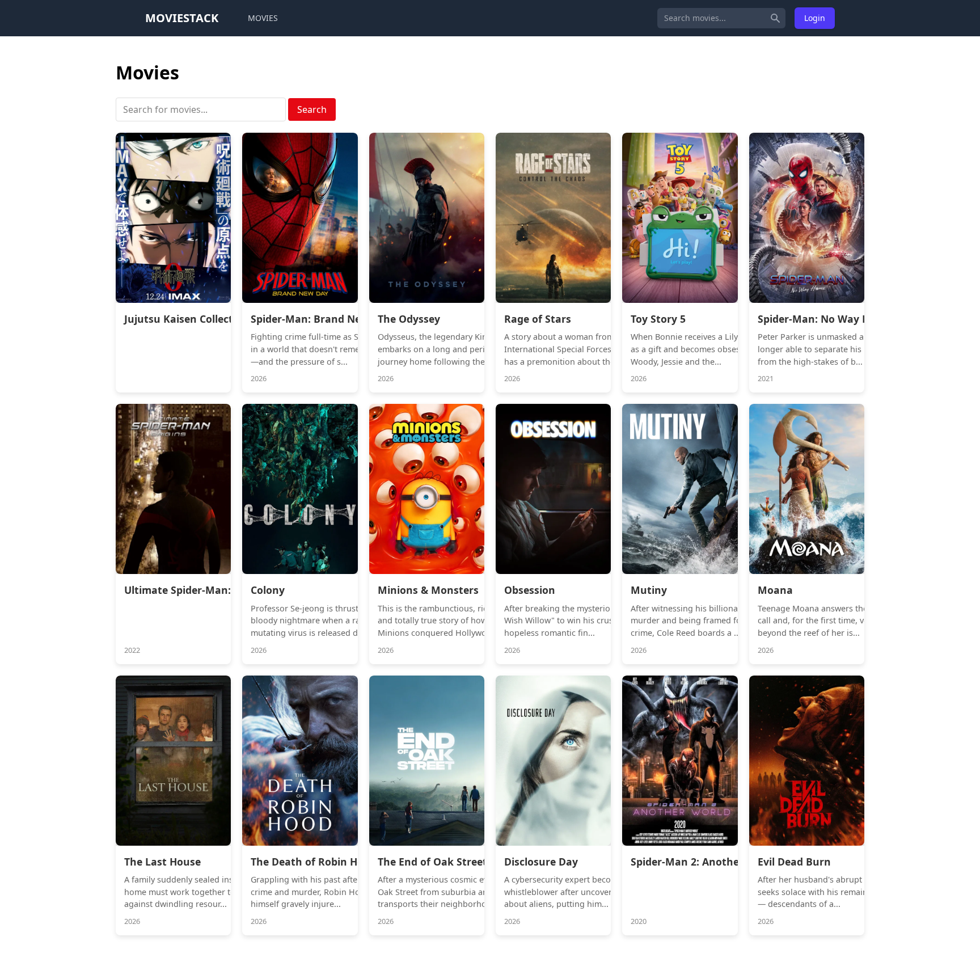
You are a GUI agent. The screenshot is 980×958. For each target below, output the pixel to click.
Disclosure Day (541, 861)
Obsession (529, 590)
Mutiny (649, 590)
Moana (775, 590)
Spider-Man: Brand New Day (321, 319)
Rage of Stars (537, 319)
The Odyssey (409, 319)
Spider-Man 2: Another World (703, 861)
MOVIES (263, 17)
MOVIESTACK (181, 18)
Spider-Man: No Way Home (824, 319)
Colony (268, 590)
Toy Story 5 (658, 319)
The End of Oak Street (432, 861)
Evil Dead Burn (794, 861)
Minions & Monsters (428, 590)
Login (814, 17)
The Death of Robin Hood (313, 861)
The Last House (162, 861)
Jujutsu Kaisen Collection (186, 319)
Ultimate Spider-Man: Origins (197, 590)
